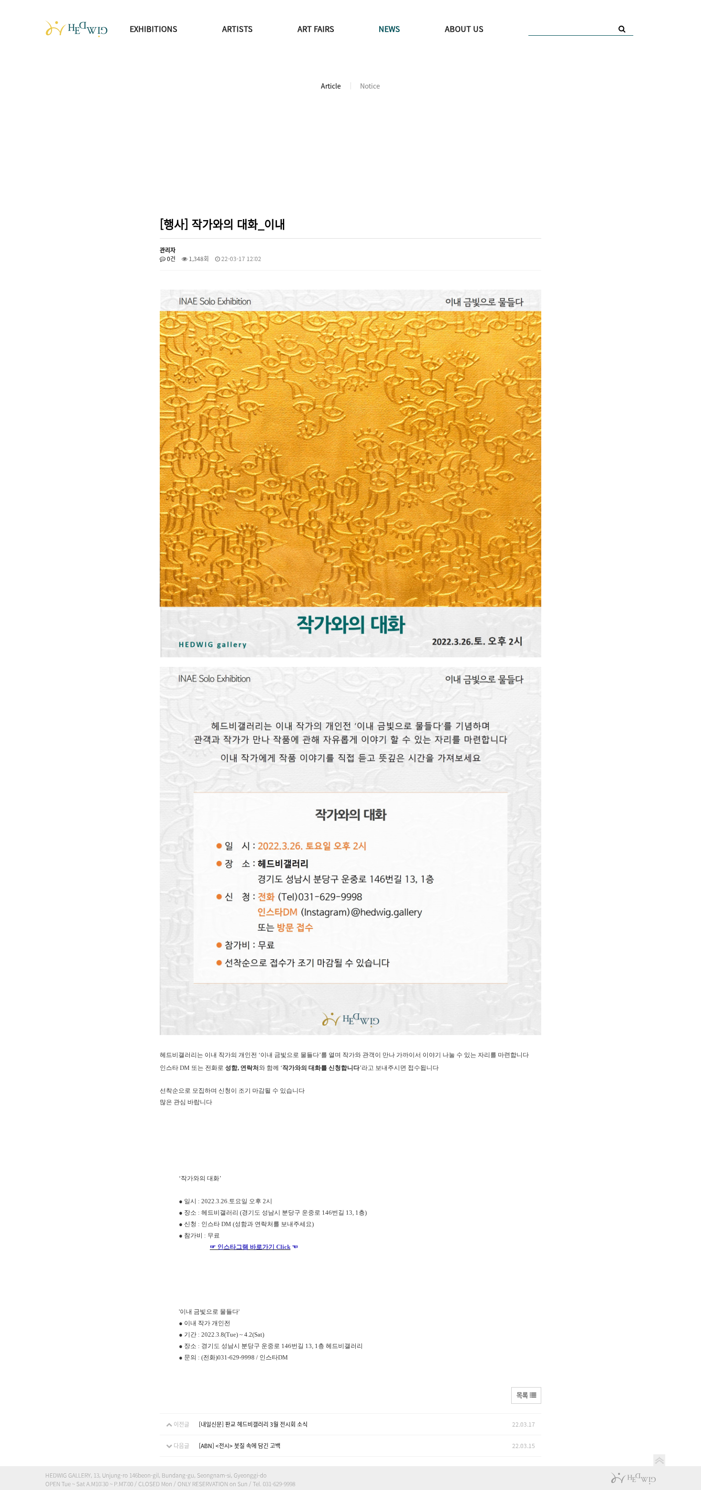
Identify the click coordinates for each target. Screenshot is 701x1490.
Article (331, 86)
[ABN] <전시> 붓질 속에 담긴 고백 (239, 1445)
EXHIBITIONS (153, 28)
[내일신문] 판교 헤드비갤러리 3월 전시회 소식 (253, 1424)
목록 (523, 1394)
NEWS (389, 28)
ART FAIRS (316, 28)
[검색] (622, 28)
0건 (170, 258)
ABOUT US (464, 28)
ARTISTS (237, 28)
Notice (370, 86)
